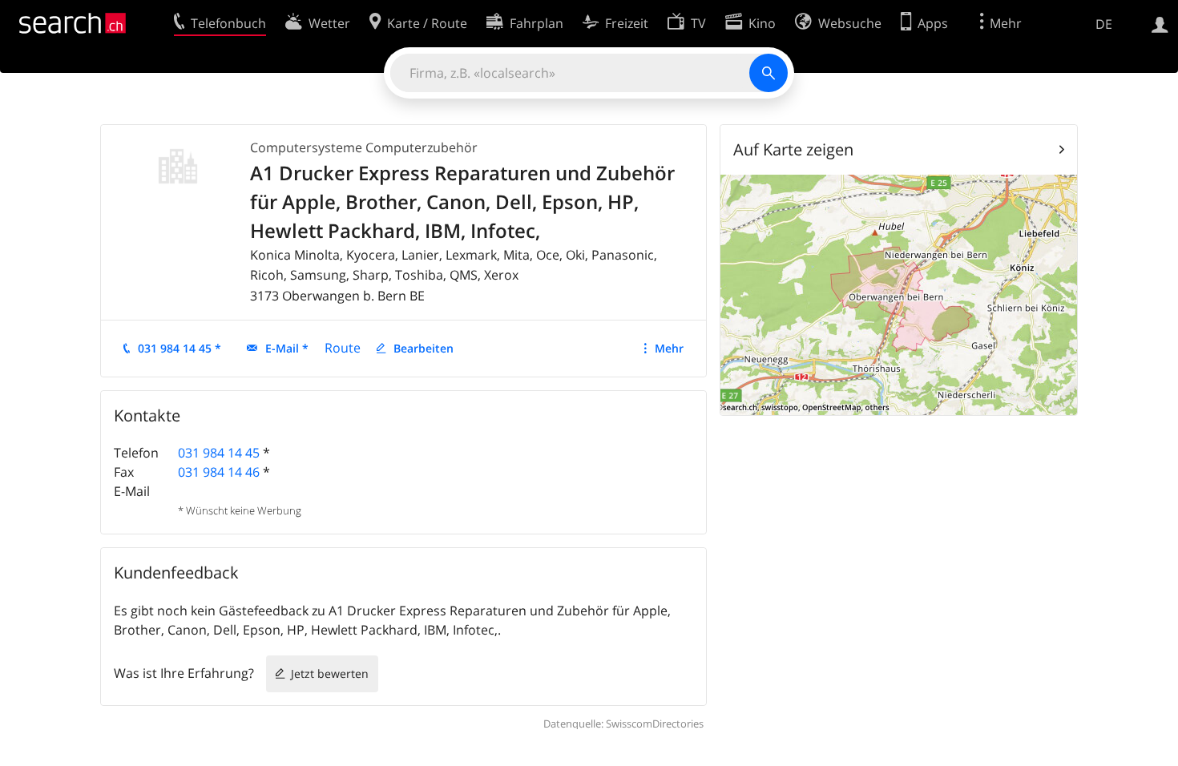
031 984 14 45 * (179, 348)
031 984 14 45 (219, 453)
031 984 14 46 (219, 472)
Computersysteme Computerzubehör (364, 147)
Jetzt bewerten (330, 673)
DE (1103, 24)
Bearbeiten (423, 348)
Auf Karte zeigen (793, 149)
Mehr (669, 348)
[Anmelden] (1160, 23)
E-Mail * (287, 348)
